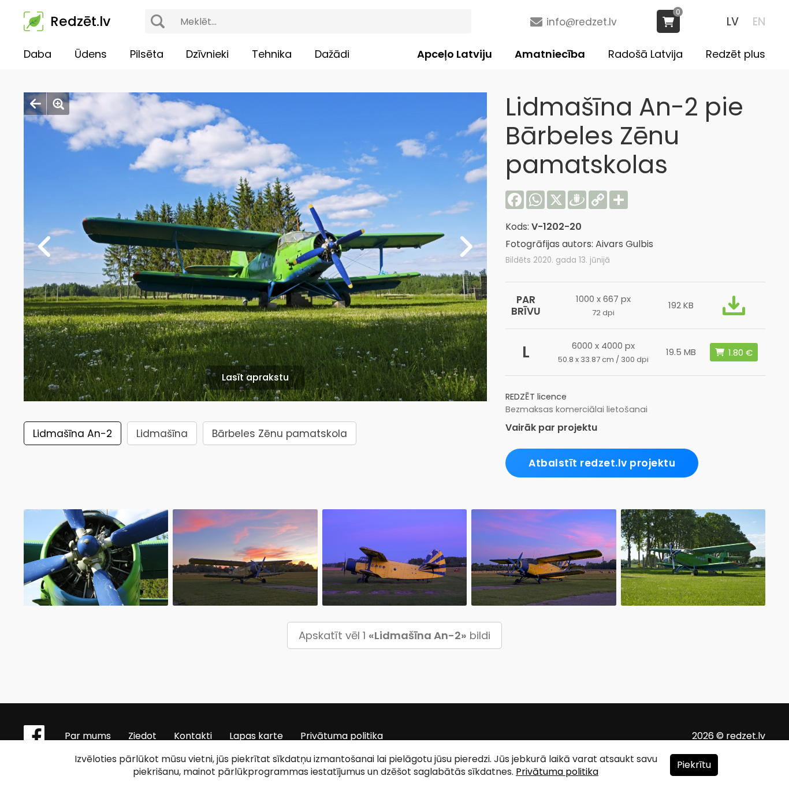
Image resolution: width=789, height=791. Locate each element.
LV (733, 21)
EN (759, 21)
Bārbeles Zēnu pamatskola (279, 434)
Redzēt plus (735, 54)
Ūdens (91, 54)
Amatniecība (550, 54)
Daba (37, 54)
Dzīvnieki (207, 54)
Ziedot (142, 736)
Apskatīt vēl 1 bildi (394, 635)
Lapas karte (256, 736)
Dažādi (332, 54)
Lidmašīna (162, 434)
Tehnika (272, 54)
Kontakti (193, 736)
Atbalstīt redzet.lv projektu (602, 463)
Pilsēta (146, 54)
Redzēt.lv (80, 21)
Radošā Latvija (645, 54)
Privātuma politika (341, 736)
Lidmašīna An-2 (72, 434)
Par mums (88, 736)
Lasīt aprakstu (255, 377)
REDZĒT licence (536, 396)
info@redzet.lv (581, 22)
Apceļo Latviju (454, 54)
